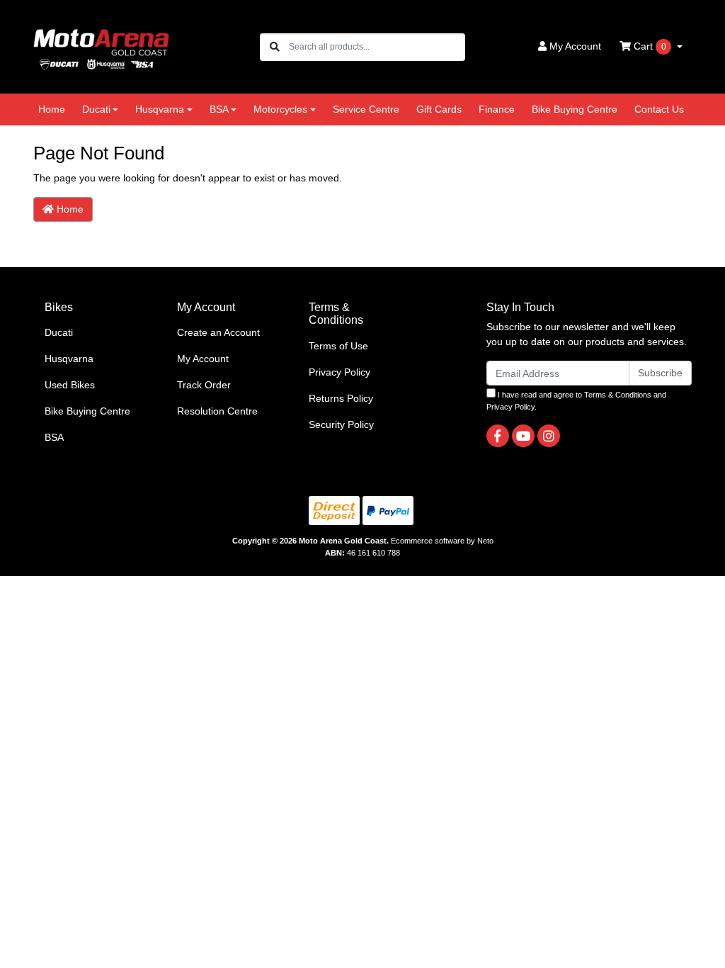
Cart (648, 46)
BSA (54, 437)
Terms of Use (338, 345)
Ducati (59, 332)
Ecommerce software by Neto (442, 540)
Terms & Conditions (617, 394)
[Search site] (275, 47)
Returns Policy (341, 398)
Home (51, 109)
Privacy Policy (339, 372)
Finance (497, 109)
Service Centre (366, 109)
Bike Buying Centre (574, 109)
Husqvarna (69, 358)
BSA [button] (219, 109)
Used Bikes (70, 384)
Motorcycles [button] (280, 109)
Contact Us (659, 109)
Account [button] (575, 46)
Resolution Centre (217, 411)
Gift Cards (439, 109)
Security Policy (341, 424)
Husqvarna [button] (159, 109)
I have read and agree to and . (576, 400)
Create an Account (218, 332)
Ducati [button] (96, 109)
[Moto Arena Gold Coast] (101, 46)
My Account (203, 358)
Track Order (204, 384)
